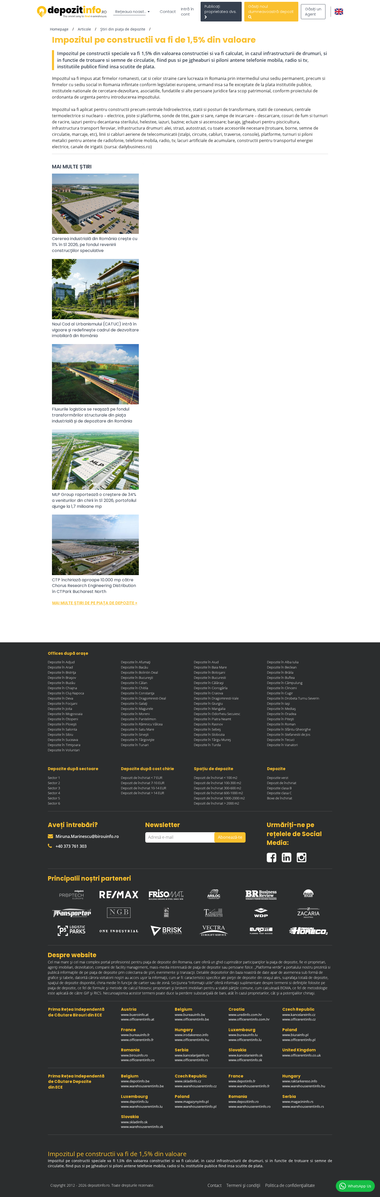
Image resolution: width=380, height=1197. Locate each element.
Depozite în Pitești (280, 719)
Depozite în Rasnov (208, 724)
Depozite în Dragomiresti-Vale (216, 698)
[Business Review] (261, 893)
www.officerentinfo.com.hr (249, 1019)
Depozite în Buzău (61, 682)
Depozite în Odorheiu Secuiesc (217, 713)
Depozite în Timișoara (64, 744)
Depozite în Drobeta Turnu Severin (293, 698)
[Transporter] (72, 913)
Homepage (59, 29)
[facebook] (274, 855)
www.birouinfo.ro (134, 1055)
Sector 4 (54, 793)
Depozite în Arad (60, 667)
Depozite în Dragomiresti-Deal (143, 698)
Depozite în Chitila (134, 688)
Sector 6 (54, 803)
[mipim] (72, 893)
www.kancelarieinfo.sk (246, 1055)
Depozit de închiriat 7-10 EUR (142, 782)
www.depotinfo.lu (134, 1101)
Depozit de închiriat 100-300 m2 (217, 782)
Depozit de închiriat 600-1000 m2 (218, 793)
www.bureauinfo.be (190, 1014)
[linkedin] (289, 855)
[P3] (72, 931)
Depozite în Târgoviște (137, 739)
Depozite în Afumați (135, 662)
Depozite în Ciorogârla (210, 688)
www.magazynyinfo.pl (192, 1101)
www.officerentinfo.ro (138, 1060)
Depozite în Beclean (282, 667)
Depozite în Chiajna (62, 688)
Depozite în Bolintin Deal (139, 672)
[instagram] (303, 855)
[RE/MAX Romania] (119, 893)
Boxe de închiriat (279, 798)
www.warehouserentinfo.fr (249, 1086)
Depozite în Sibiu (60, 734)
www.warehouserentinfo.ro (250, 1106)
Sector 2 (54, 782)
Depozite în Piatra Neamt (212, 719)
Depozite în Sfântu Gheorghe (289, 729)
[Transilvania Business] (166, 913)
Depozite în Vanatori (282, 744)
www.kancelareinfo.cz (298, 1014)
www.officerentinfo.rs (191, 1060)
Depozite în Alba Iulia (283, 662)
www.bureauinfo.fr (135, 1034)
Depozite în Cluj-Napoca (66, 693)
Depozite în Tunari (135, 744)
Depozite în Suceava (63, 739)
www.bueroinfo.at (135, 1014)
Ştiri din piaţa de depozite (122, 29)
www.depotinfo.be (135, 1081)
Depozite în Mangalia (209, 708)
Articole (84, 29)
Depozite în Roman (281, 724)
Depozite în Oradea (281, 713)
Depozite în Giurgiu (208, 703)
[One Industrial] (119, 930)
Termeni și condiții (243, 1185)
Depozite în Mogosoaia (65, 713)
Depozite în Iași (278, 703)
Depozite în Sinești (135, 734)
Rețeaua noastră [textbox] (131, 11)
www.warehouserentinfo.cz (196, 1086)
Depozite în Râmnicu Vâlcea (142, 724)
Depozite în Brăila (280, 672)
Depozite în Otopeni (63, 719)
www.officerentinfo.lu (245, 1039)
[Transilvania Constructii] (214, 913)
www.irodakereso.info (191, 1034)
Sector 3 (54, 788)
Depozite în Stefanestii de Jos (288, 734)
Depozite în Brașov (62, 677)
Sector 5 (54, 798)
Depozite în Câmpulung (284, 682)
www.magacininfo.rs (297, 1101)
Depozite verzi (277, 777)
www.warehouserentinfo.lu (142, 1106)
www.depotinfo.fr (242, 1081)
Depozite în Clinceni (282, 688)
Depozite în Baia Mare (210, 667)
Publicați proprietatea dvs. (220, 9)
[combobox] (132, 11)
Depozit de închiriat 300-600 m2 (217, 788)
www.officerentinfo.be (192, 1019)
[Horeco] (308, 931)
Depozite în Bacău (134, 667)
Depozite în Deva (60, 698)
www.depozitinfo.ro (244, 1101)
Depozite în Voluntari (64, 750)
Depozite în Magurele (137, 708)
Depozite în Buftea (281, 677)
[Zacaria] (308, 913)
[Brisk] (166, 931)
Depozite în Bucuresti (210, 677)
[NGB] (119, 913)
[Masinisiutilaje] (308, 893)
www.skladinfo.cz (188, 1081)
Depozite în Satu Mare (137, 729)
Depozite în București (137, 677)
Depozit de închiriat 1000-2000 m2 (219, 798)
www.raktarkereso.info (299, 1081)
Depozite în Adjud (61, 662)
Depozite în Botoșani (209, 672)
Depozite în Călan (134, 682)
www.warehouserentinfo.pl (195, 1106)
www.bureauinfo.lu (243, 1034)
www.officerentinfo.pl (298, 1039)
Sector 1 (54, 777)
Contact (168, 11)
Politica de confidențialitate (290, 1185)
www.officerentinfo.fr (137, 1039)
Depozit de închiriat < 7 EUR (141, 777)
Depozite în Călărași (209, 682)
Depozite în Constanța (137, 693)
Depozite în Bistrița (62, 672)
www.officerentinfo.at (137, 1019)
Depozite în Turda (207, 744)
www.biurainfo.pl (295, 1034)
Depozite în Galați (134, 703)
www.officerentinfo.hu (192, 1039)
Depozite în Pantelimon (138, 719)
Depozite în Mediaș (281, 708)
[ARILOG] (214, 893)
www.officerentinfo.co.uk (301, 1055)
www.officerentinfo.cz (299, 1019)
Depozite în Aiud (206, 662)
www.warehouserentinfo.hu (303, 1086)
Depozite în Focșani (62, 703)
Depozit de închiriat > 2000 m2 (216, 803)
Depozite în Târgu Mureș (212, 739)
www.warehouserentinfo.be (142, 1086)
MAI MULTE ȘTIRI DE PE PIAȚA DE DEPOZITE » (94, 603)
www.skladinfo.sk (134, 1122)
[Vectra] (214, 931)
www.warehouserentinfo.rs (303, 1106)
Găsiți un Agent (313, 11)
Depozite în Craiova (208, 693)
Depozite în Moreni (135, 713)
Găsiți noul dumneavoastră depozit (271, 9)
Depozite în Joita (60, 708)
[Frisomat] (166, 893)
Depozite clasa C (279, 793)
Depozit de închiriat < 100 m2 (215, 777)
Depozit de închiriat (281, 782)
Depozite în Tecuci (280, 739)
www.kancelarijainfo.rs (192, 1055)
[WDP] (261, 913)
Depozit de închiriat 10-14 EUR (143, 788)
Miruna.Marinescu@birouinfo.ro (87, 836)
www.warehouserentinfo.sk (142, 1126)
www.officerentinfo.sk (245, 1060)
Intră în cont (187, 11)
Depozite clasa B (279, 788)
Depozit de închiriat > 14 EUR (142, 793)
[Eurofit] (261, 931)
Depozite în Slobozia (209, 734)
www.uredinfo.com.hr (245, 1014)
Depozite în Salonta (62, 729)
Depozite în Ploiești (62, 724)
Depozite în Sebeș (207, 729)
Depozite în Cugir (280, 693)
